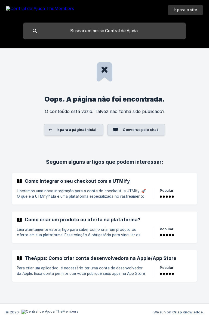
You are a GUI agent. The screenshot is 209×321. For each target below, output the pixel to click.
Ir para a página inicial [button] (77, 129)
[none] (40, 9)
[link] (104, 188)
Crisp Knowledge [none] (187, 312)
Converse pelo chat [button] (140, 129)
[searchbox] (104, 31)
